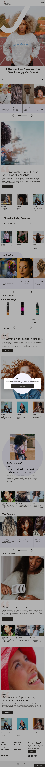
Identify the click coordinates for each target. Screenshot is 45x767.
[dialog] (22, 383)
